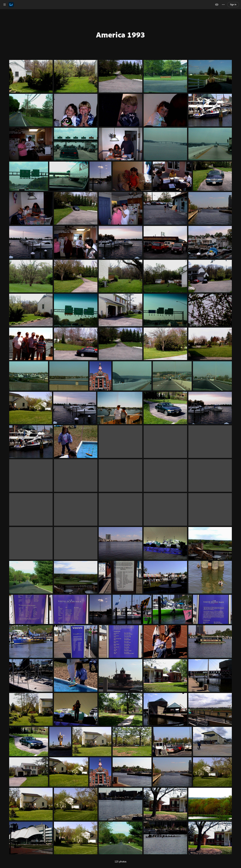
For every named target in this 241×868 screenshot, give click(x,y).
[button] (4, 4)
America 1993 (120, 34)
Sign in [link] (233, 4)
